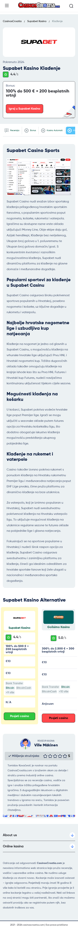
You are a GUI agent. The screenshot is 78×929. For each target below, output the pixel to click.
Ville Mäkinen (46, 745)
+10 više (63, 691)
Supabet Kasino (19, 628)
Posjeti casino (19, 716)
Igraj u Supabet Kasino (24, 108)
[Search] (71, 6)
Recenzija (14, 130)
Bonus (33, 130)
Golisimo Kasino (58, 627)
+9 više (10, 692)
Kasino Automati (54, 130)
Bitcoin (10, 688)
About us (10, 835)
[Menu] (7, 6)
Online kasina (13, 846)
